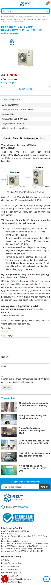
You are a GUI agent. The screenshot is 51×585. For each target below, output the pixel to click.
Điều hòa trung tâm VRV (32, 17)
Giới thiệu (5, 560)
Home (3, 17)
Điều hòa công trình (14, 17)
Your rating (6, 328)
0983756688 (12, 546)
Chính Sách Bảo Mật (9, 576)
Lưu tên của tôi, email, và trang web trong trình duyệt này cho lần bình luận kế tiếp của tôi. (25, 380)
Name (4, 357)
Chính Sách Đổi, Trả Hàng (11, 582)
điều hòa (15, 281)
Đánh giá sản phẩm (9, 82)
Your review (7, 336)
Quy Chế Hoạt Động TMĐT (12, 573)
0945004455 (27, 89)
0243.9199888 (16, 544)
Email (4, 366)
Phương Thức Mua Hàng (11, 563)
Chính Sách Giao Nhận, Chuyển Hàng (16, 579)
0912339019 (41, 546)
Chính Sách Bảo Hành (10, 569)
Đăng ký (44, 487)
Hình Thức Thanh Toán (10, 566)
